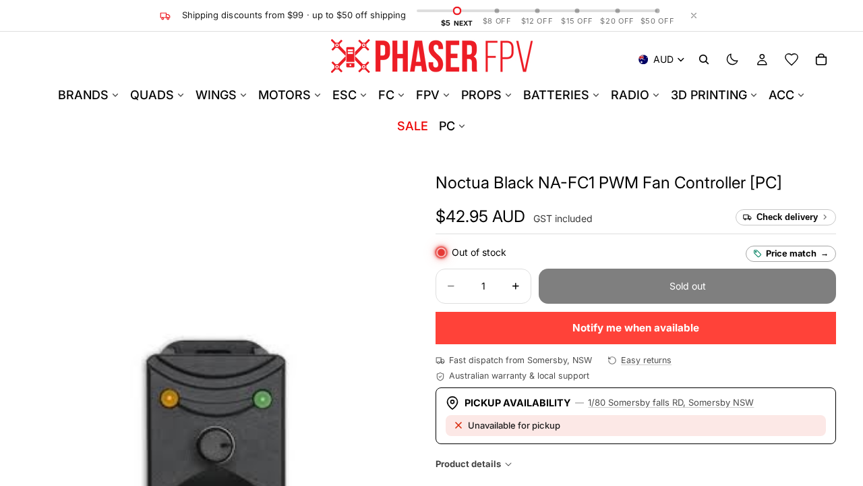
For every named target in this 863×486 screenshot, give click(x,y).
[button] (609, 182)
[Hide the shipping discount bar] (694, 15)
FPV (428, 95)
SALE (412, 126)
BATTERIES (556, 95)
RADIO (630, 95)
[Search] (704, 59)
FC (386, 95)
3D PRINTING (709, 95)
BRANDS (83, 95)
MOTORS (284, 95)
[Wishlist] (791, 59)
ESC (344, 95)
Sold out (687, 286)
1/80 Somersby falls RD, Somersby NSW (671, 402)
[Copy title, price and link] (797, 182)
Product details (468, 463)
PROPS (481, 95)
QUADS (152, 95)
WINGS (216, 95)
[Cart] (821, 59)
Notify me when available (635, 327)
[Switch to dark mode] (732, 59)
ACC (781, 95)
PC (447, 126)
